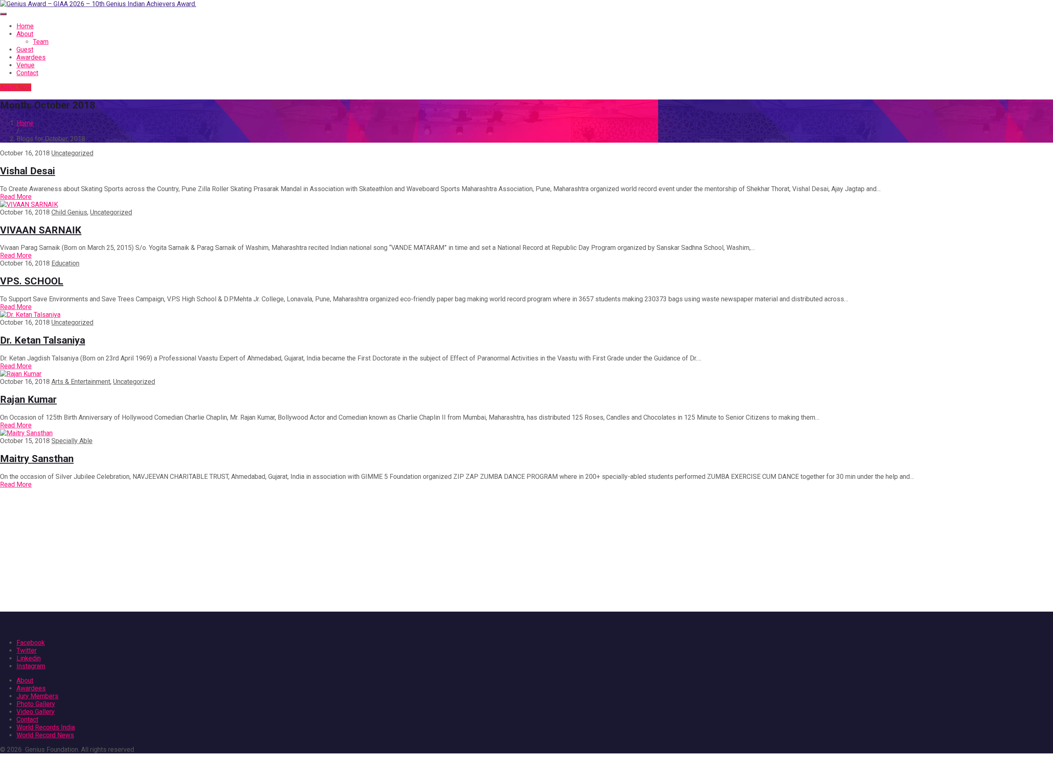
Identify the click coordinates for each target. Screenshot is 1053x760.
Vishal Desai (27, 171)
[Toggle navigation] (3, 14)
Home (25, 26)
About (24, 34)
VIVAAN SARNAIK (40, 230)
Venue (25, 65)
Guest (24, 49)
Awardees (31, 57)
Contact (27, 73)
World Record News (45, 735)
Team (41, 42)
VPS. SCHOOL (31, 281)
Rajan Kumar (28, 399)
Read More (16, 197)
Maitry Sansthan (37, 458)
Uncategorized (72, 153)
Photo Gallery (35, 704)
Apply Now (15, 87)
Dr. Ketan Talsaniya (42, 340)
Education (65, 263)
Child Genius (69, 212)
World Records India (45, 727)
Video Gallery (35, 712)
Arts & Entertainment (80, 382)
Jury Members (37, 696)
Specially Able (72, 441)
